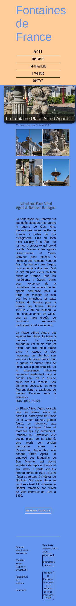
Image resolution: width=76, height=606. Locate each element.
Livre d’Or (38, 73)
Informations (38, 66)
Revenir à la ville (38, 510)
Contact (38, 81)
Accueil (38, 52)
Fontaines (38, 59)
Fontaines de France (41, 23)
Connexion (21, 590)
